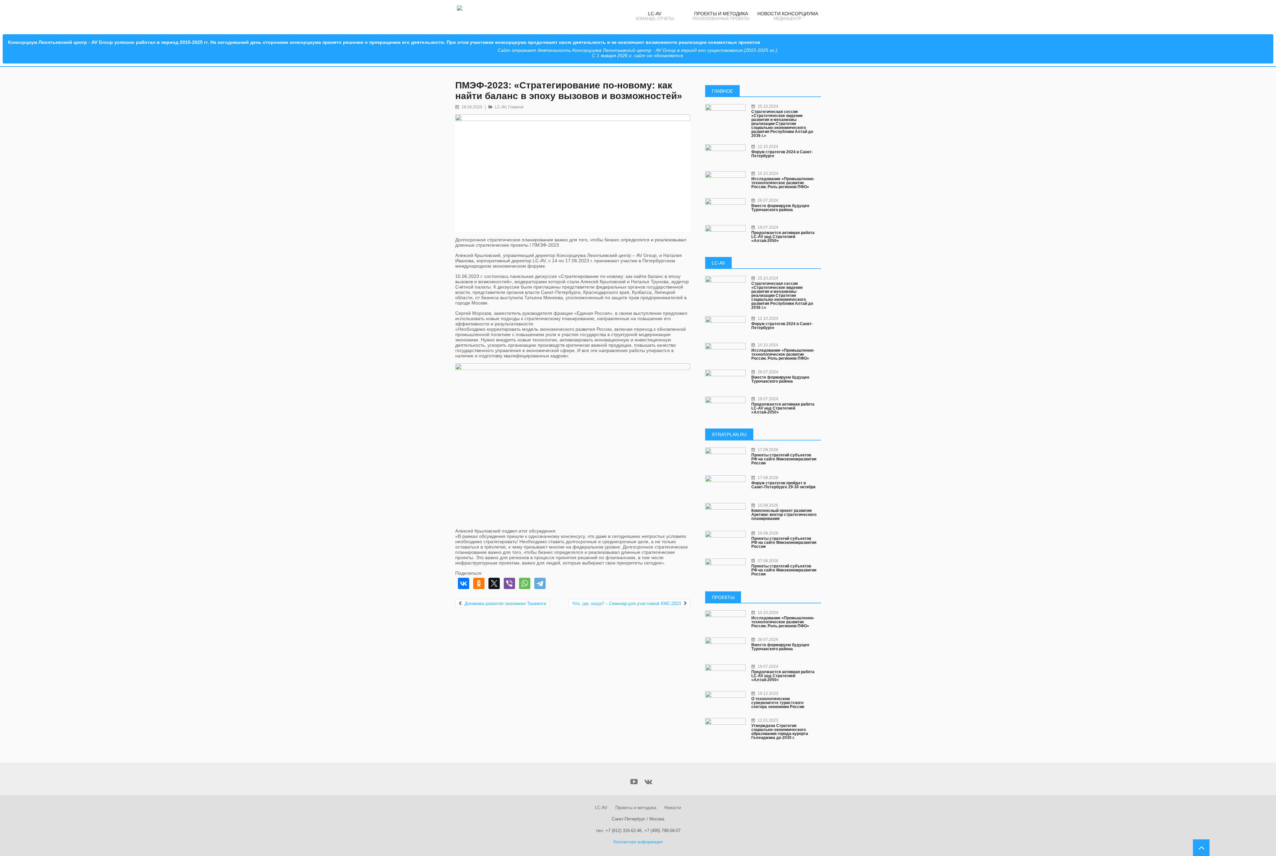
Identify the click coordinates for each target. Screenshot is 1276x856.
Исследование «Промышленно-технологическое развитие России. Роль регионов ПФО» (782, 183)
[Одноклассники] (479, 583)
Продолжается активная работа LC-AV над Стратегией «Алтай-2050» (782, 237)
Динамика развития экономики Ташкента (505, 603)
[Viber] (509, 583)
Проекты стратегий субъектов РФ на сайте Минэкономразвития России (783, 459)
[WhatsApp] (524, 583)
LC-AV (500, 107)
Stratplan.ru (729, 434)
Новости (672, 807)
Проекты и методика (635, 807)
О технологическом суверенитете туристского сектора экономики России (777, 703)
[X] (494, 583)
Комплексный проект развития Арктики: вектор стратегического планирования (783, 515)
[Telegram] (540, 583)
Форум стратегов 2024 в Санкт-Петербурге (782, 154)
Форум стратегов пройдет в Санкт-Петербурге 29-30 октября (783, 485)
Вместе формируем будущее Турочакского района (780, 208)
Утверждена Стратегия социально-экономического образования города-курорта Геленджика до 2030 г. (779, 732)
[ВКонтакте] (463, 583)
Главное (516, 107)
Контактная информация (638, 841)
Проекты (723, 597)
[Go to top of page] (1201, 847)
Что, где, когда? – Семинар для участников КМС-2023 (626, 603)
